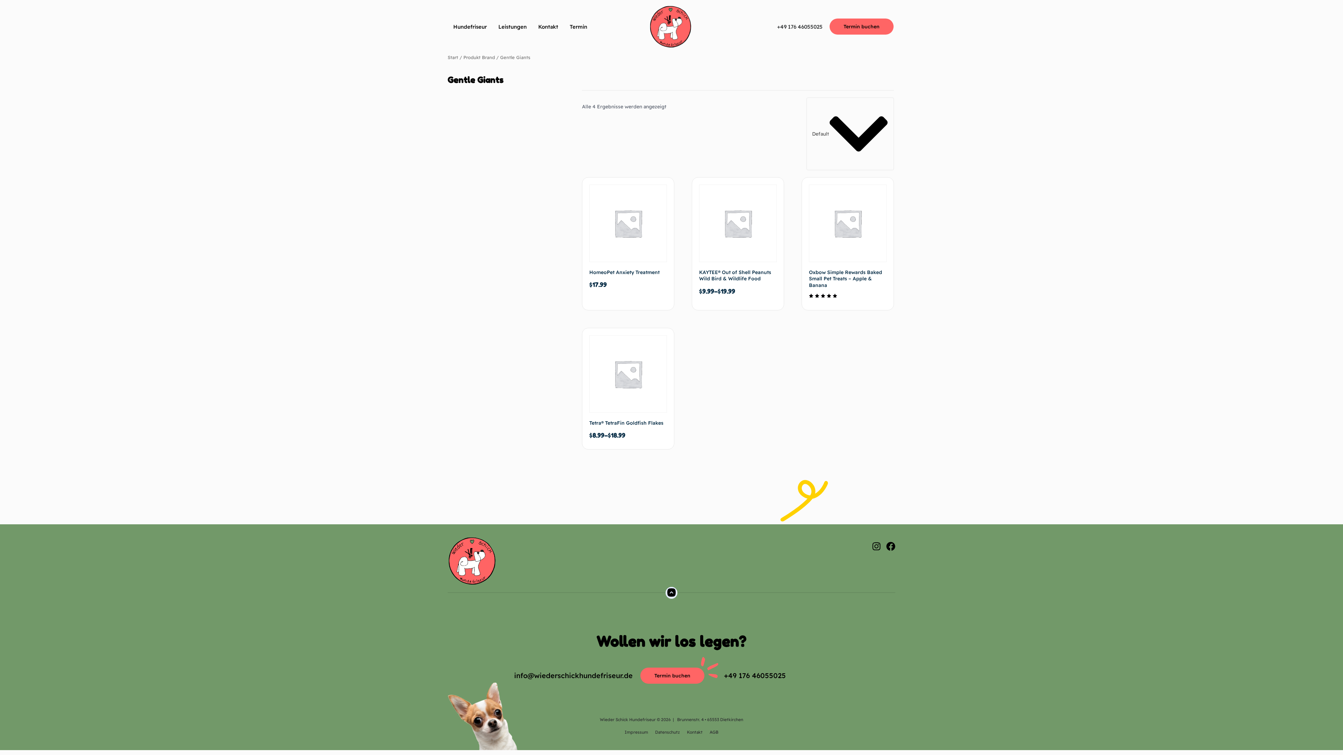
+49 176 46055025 (800, 26)
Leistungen (512, 26)
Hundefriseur (470, 26)
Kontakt (548, 26)
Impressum (636, 732)
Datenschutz (667, 732)
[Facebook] (890, 546)
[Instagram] (876, 546)
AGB (714, 732)
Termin (578, 26)
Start (453, 57)
